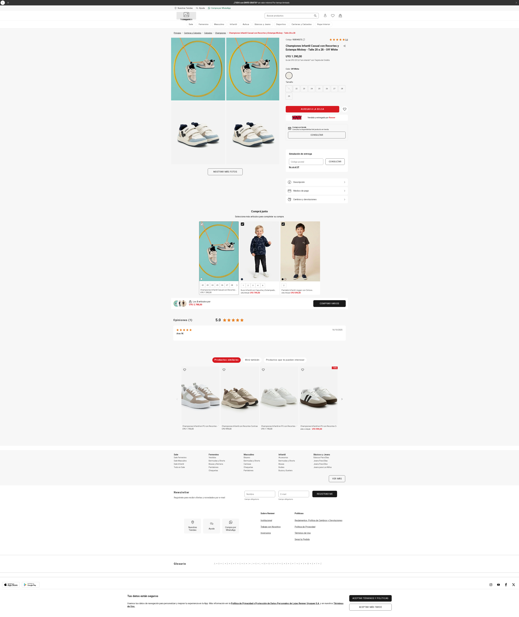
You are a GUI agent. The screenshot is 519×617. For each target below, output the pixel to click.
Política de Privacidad (305, 526)
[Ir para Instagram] (491, 584)
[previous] (177, 399)
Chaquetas (213, 470)
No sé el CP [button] (294, 167)
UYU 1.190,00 (188, 429)
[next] (237, 285)
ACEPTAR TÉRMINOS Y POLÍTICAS (370, 598)
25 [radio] (319, 89)
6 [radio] (262, 285)
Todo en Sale (179, 467)
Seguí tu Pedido (302, 539)
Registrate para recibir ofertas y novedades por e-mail (199, 497)
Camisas (247, 464)
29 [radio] (289, 96)
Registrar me (325, 494)
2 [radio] (248, 285)
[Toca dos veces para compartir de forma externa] (344, 46)
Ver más (337, 478)
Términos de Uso (303, 533)
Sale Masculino (180, 461)
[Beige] (285, 279)
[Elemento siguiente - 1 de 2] (516, 2)
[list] (268, 563)
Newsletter (181, 492)
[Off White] (289, 75)
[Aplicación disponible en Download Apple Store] (11, 584)
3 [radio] (252, 285)
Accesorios (283, 457)
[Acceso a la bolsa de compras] (340, 15)
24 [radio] (312, 89)
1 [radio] (243, 285)
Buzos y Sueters (285, 470)
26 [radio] (327, 89)
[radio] (289, 75)
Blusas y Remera (216, 464)
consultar (317, 135)
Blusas (281, 464)
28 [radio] (342, 89)
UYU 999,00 (227, 429)
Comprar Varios (329, 303)
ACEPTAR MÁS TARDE (370, 607)
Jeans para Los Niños (323, 467)
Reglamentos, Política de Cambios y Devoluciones (318, 520)
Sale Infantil (179, 464)
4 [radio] (257, 285)
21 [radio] (289, 89)
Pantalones (213, 467)
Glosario (180, 563)
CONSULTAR (335, 161)
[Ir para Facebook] (506, 584)
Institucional (266, 520)
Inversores (266, 533)
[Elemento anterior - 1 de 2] (2, 2)
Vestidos (212, 457)
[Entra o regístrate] (325, 16)
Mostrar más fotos (225, 171)
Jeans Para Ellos (321, 464)
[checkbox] (202, 224)
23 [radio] (304, 89)
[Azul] (242, 279)
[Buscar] (314, 16)
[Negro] (283, 279)
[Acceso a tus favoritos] (333, 15)
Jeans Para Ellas (321, 461)
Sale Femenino (180, 457)
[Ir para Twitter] (513, 584)
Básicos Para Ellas (321, 457)
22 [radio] (296, 89)
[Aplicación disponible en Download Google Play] (30, 584)
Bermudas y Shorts (217, 461)
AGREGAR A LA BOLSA (312, 109)
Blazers (247, 457)
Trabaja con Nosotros (271, 526)
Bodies (281, 467)
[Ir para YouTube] (498, 584)
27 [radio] (334, 89)
